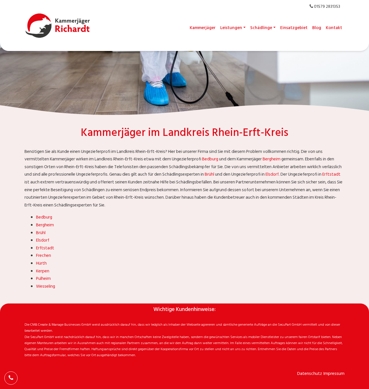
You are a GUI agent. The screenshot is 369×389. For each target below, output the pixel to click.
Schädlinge (261, 27)
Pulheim (43, 278)
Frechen (43, 255)
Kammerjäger (203, 27)
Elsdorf (272, 174)
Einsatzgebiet (294, 27)
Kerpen (42, 271)
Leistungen (231, 27)
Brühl (209, 174)
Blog (316, 27)
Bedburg (210, 159)
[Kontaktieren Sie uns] (11, 378)
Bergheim (271, 159)
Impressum (333, 373)
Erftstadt (331, 174)
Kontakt (334, 27)
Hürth (41, 263)
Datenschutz (309, 373)
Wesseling (45, 286)
